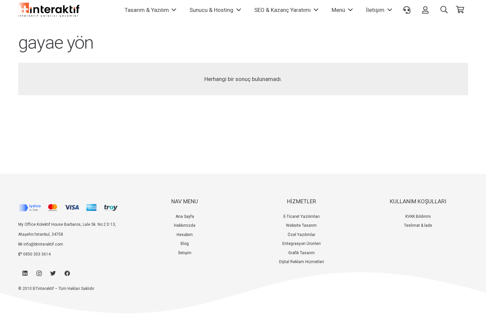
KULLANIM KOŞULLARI (418, 201)
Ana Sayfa (185, 216)
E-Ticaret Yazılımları (301, 216)
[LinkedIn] (25, 273)
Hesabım (185, 234)
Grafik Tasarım (301, 253)
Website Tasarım (301, 225)
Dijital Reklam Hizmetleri (301, 261)
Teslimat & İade (418, 225)
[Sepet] (460, 10)
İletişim (184, 253)
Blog (185, 243)
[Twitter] (53, 273)
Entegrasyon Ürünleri (301, 243)
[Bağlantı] (48, 10)
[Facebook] (67, 273)
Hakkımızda (184, 225)
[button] (444, 10)
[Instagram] (39, 273)
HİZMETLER (301, 201)
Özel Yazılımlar (301, 234)
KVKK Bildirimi (418, 216)
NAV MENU (184, 201)
